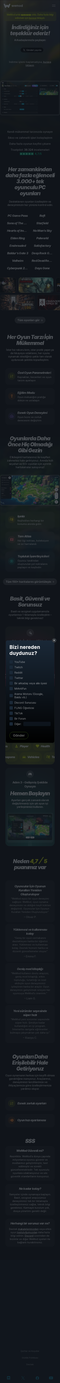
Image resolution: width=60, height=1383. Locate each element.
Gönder (19, 735)
